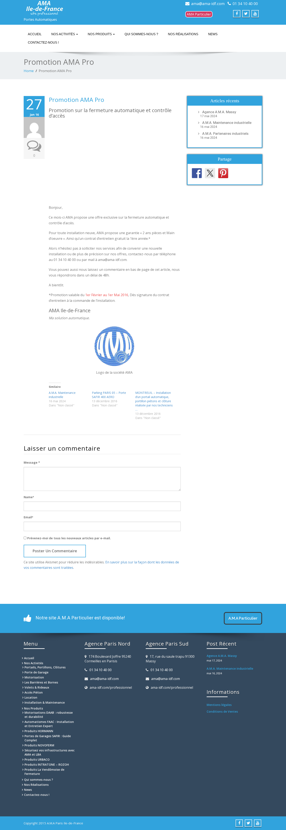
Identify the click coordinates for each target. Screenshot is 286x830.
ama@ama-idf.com (208, 3)
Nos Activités (63, 34)
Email (28, 517)
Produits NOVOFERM (39, 745)
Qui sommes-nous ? (141, 34)
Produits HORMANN (38, 731)
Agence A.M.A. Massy (219, 112)
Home (29, 70)
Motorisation (34, 677)
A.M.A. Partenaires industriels (225, 133)
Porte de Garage (36, 672)
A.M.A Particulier (243, 618)
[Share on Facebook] (197, 173)
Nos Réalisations (183, 34)
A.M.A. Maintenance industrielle (62, 395)
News (213, 34)
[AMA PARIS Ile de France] (61, 8)
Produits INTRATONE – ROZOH (46, 764)
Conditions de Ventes (222, 711)
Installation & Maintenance (44, 702)
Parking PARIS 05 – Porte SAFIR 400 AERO (109, 395)
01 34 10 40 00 (245, 3)
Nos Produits (100, 34)
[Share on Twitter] (210, 173)
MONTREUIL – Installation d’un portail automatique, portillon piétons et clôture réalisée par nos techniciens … (154, 401)
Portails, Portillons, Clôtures (45, 667)
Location (30, 697)
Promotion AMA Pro (76, 100)
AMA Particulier (199, 14)
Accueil (34, 34)
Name (29, 497)
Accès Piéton (33, 692)
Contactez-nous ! (43, 42)
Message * (32, 462)
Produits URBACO (37, 759)
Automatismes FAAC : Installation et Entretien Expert (49, 724)
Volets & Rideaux (36, 687)
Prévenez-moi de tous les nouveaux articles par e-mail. (69, 538)
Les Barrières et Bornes (41, 682)
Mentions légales (219, 705)
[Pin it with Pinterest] (223, 173)
